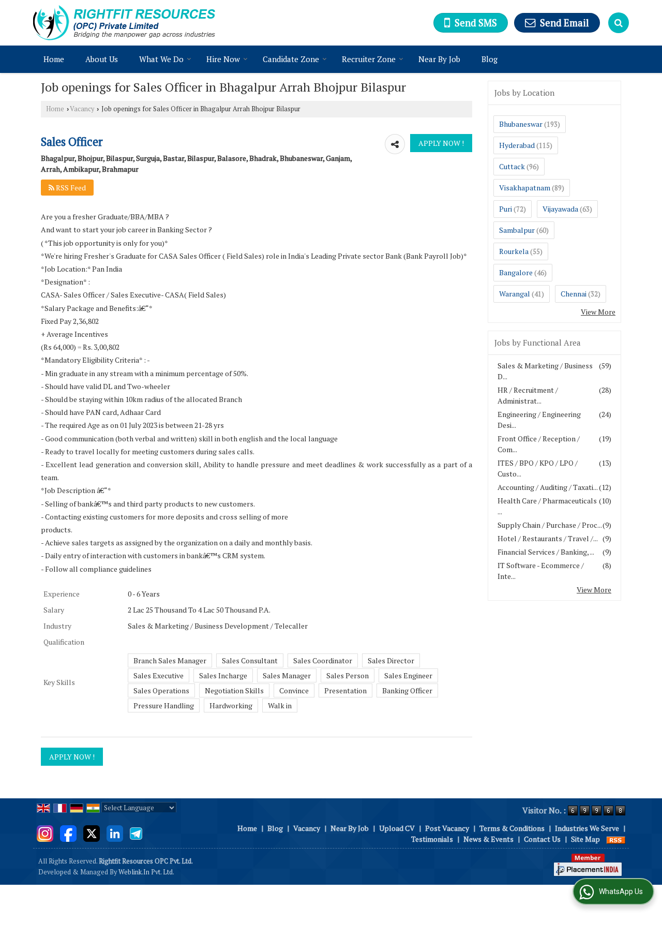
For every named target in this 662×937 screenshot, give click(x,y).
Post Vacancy (447, 828)
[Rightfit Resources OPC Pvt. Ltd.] (124, 22)
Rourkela (514, 251)
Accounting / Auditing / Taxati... (548, 487)
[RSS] (616, 839)
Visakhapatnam (524, 187)
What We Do (161, 59)
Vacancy (82, 109)
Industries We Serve (587, 828)
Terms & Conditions (512, 828)
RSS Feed (70, 187)
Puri (505, 209)
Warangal (514, 294)
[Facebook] (68, 833)
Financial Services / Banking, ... (546, 552)
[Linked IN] (115, 833)
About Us (101, 59)
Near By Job (439, 59)
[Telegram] (136, 833)
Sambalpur (517, 230)
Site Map (585, 839)
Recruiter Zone (369, 59)
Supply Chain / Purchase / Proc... (550, 525)
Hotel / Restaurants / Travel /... (548, 538)
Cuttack (512, 166)
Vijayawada (560, 209)
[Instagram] (45, 833)
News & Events (488, 839)
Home (53, 59)
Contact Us (542, 839)
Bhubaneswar (521, 124)
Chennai (573, 294)
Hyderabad (517, 145)
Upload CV (397, 828)
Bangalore (516, 272)
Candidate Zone (291, 59)
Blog (490, 59)
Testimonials (432, 839)
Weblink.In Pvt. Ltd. (146, 872)
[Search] (618, 22)
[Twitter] (91, 833)
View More (598, 312)
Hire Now (223, 59)
